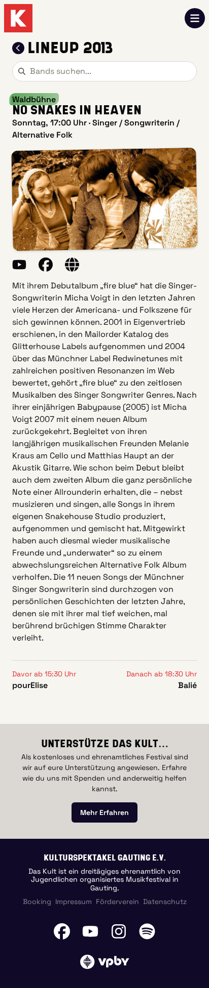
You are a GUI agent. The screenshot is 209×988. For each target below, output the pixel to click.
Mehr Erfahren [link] (104, 812)
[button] (104, 199)
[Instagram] (119, 931)
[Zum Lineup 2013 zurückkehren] (18, 48)
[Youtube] (90, 931)
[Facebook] (62, 931)
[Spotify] (147, 931)
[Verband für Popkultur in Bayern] (104, 962)
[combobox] (104, 71)
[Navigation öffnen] (195, 18)
